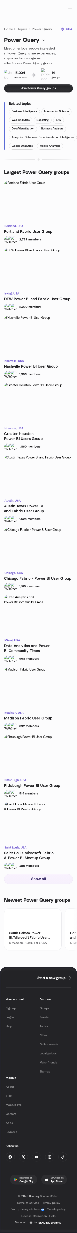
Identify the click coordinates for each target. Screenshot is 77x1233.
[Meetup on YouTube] (36, 1156)
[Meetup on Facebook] (10, 1156)
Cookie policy (56, 1209)
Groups (45, 1008)
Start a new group (51, 978)
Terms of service (28, 1203)
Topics (22, 29)
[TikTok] (62, 1156)
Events (44, 1017)
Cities (44, 1035)
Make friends (48, 1062)
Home (8, 29)
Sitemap (45, 1071)
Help (9, 1026)
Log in (10, 1017)
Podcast (11, 1132)
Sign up (11, 1008)
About (10, 1086)
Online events (49, 1044)
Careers (11, 1114)
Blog (9, 1095)
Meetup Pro (14, 1105)
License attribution (34, 1216)
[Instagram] (49, 1156)
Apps (9, 1123)
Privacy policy (51, 1203)
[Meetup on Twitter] (23, 1156)
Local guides (48, 1053)
